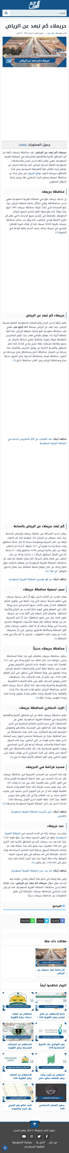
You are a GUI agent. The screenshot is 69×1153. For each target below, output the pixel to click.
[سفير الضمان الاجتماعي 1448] (51, 1093)
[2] (46, 571)
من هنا (53, 571)
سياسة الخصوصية (22, 1142)
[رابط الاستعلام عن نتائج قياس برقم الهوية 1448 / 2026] (51, 1001)
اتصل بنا (40, 1142)
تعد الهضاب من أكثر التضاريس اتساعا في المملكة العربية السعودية (37, 441)
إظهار (23, 144)
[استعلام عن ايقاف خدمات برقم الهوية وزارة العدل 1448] (18, 1001)
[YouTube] (24, 1136)
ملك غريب (50, 33)
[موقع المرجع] (34, 5)
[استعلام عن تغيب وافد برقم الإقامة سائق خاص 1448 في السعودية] (51, 1062)
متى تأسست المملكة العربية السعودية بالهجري (38, 813)
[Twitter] (39, 1136)
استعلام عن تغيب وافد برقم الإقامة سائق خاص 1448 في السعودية (52, 1078)
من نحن (53, 1142)
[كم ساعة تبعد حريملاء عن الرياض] (51, 957)
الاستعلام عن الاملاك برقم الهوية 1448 (21, 1076)
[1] (56, 232)
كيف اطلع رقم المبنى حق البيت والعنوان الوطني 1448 (20, 1109)
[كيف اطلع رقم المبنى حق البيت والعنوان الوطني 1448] (18, 1093)
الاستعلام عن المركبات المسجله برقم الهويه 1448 (20, 1048)
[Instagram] (31, 1136)
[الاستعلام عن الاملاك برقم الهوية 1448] (18, 1062)
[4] (33, 862)
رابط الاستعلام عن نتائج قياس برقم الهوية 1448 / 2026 (51, 1017)
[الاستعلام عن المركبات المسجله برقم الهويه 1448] (18, 1032)
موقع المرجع (34, 173)
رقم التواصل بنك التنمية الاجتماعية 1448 (52, 1046)
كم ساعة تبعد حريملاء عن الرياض (51, 971)
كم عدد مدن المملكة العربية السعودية (31, 870)
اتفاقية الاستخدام (35, 1146)
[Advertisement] (34, 104)
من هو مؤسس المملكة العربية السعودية (30, 579)
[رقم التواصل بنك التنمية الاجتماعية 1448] (51, 1032)
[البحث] (6, 13)
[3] (4, 803)
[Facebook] (46, 1136)
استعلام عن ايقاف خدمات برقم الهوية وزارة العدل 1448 (21, 1017)
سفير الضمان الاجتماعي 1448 (52, 1107)
